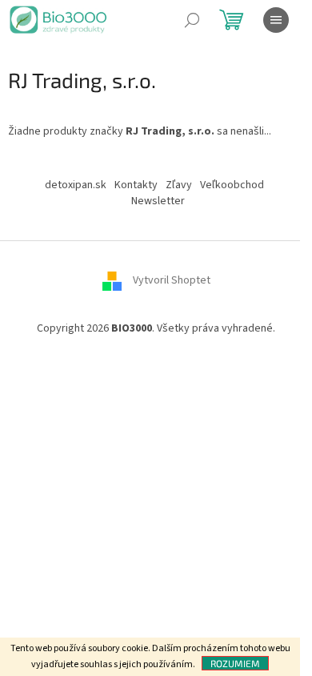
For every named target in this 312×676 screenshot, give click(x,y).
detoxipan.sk (75, 185)
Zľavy (179, 185)
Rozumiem (235, 663)
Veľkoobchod (232, 185)
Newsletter (158, 201)
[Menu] (276, 20)
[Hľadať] (192, 20)
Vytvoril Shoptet (171, 281)
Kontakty (136, 185)
